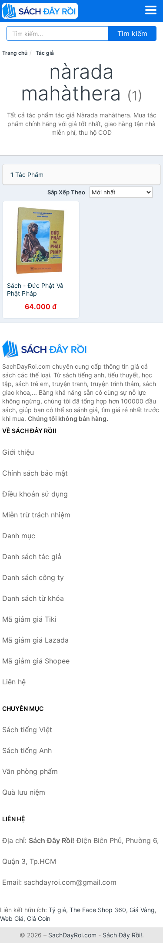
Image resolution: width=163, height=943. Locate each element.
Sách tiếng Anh (27, 750)
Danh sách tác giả (31, 556)
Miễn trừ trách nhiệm (36, 514)
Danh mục (18, 535)
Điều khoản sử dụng (35, 494)
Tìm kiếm (132, 33)
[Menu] (150, 10)
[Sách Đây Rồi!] (45, 349)
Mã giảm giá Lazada (35, 640)
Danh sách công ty (33, 577)
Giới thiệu (18, 452)
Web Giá (11, 918)
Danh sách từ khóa (33, 598)
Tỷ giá (57, 909)
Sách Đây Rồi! (122, 935)
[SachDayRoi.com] (54, 11)
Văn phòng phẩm (30, 771)
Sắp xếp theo (66, 192)
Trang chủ (14, 53)
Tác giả (45, 53)
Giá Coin (38, 918)
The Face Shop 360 (98, 909)
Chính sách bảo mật (35, 473)
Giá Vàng (142, 909)
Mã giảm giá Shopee (36, 660)
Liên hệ (14, 681)
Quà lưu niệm (23, 792)
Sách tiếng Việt (27, 729)
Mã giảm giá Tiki (29, 619)
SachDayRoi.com (72, 935)
